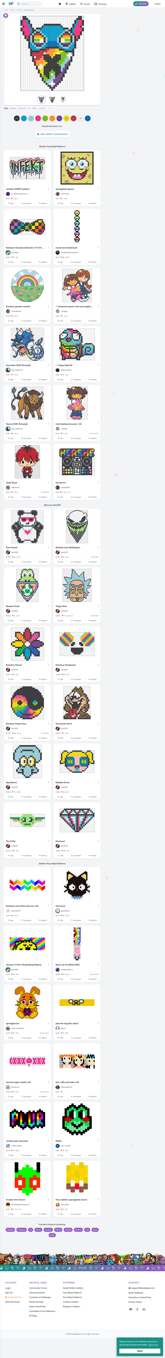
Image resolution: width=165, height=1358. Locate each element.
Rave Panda (11, 547)
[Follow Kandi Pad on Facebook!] (137, 1309)
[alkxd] (58, 1028)
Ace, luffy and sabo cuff (67, 1082)
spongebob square (65, 189)
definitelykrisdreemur (20, 1204)
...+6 (48, 108)
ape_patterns (17, 370)
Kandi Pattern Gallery (73, 1288)
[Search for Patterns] (18, 3)
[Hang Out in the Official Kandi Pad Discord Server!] (130, 1309)
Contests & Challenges (40, 1297)
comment (45, 492)
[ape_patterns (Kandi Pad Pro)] (8, 370)
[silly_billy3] (58, 1205)
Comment (27, 203)
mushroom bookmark (66, 248)
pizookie (14, 252)
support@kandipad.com (143, 1288)
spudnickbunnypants (70, 252)
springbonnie (12, 1023)
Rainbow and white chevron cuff (22, 906)
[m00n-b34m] (8, 1146)
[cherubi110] (8, 911)
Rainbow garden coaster (18, 306)
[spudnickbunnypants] (58, 253)
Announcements (37, 1292)
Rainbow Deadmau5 (66, 665)
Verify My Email (12, 1302)
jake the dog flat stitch (67, 1023)
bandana (13, 108)
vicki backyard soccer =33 (68, 424)
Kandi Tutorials (36, 1302)
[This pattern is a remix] (56, 365)
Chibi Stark (11, 483)
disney (34, 108)
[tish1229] (8, 552)
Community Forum (38, 1288)
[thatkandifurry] (58, 970)
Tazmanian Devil (64, 724)
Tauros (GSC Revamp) (17, 424)
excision (42, 108)
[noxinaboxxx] (8, 311)
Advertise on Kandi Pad (139, 1297)
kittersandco (66, 370)
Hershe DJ (61, 483)
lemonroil (15, 1087)
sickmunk (65, 194)
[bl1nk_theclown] (8, 1028)
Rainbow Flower (14, 665)
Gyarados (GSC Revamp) (18, 365)
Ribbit (59, 1141)
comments (94, 433)
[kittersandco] (58, 370)
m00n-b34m (16, 1146)
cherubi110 (15, 911)
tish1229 (19, 10)
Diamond (60, 841)
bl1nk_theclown (17, 1028)
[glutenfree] (58, 911)
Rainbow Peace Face (16, 724)
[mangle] (58, 311)
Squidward (11, 782)
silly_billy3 (65, 1204)
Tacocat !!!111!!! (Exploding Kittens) (23, 965)
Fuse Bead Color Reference (42, 1311)
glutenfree (65, 911)
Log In (157, 4)
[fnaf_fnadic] (58, 1146)
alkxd (63, 1028)
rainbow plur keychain (17, 1141)
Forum (87, 4)
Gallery (72, 4)
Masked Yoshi (13, 606)
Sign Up (9, 1292)
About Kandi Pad (37, 1306)
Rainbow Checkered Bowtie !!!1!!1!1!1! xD (25, 248)
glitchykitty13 (66, 1087)
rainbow (78, 1230)
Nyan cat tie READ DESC (68, 965)
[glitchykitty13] (58, 1087)
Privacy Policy (135, 1302)
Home (60, 4)
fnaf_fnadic (66, 1146)
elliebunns (15, 487)
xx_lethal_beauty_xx (19, 194)
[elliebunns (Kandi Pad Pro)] (8, 487)
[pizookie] (8, 253)
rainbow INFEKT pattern (18, 189)
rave (87, 1230)
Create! (142, 3)
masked (68, 1230)
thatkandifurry (67, 969)
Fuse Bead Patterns (72, 1292)
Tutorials (102, 4)
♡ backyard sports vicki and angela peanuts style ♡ (75, 306)
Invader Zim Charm (15, 1199)
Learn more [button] (153, 1345)
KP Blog (33, 1316)
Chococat (60, 906)
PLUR (82, 1268)
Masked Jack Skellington (68, 547)
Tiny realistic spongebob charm (71, 1199)
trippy (52, 1235)
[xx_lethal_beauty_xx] (8, 194)
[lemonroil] (8, 1087)
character (22, 108)
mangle (64, 311)
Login (7, 1288)
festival (58, 1230)
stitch (95, 1230)
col (29, 108)
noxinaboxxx (16, 311)
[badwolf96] (58, 487)
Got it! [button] (140, 1351)
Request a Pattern (71, 1306)
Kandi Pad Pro (15, 1297)
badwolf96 (65, 487)
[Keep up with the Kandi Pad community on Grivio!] (144, 1309)
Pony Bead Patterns (72, 1297)
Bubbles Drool (62, 782)
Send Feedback (135, 1293)
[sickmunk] (58, 194)
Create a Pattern (71, 1302)
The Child (10, 841)
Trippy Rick (61, 606)
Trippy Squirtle (65, 365)
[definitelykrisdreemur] (8, 1205)
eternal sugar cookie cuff (18, 1082)
